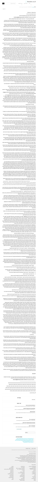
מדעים (35, 475)
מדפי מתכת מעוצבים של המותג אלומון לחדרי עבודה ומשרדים (28, 461)
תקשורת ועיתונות (22, 480)
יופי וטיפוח (23, 473)
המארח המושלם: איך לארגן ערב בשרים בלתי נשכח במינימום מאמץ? (24, 439)
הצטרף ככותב (25, 3)
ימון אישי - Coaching (10, 473)
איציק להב (23, 470)
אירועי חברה (11, 470)
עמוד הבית (34, 477)
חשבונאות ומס (34, 473)
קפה (12, 478)
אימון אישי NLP (11, 468)
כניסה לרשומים (20, 3)
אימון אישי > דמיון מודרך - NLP (20, 468)
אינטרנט (35, 470)
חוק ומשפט (34, 472)
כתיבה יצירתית (23, 474)
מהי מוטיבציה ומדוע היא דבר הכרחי (30, 405)
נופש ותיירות (34, 476)
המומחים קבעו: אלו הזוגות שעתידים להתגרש (29, 408)
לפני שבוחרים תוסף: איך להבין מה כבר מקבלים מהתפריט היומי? (25, 438)
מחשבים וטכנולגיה (22, 475)
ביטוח (24, 471)
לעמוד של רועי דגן (19, 429)
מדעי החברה (11, 474)
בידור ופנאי (34, 471)
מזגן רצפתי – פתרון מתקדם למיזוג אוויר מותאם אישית (28, 459)
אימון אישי (33, 399)
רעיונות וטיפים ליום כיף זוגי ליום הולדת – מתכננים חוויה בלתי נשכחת (27, 458)
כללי (35, 474)
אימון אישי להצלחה (32, 411)
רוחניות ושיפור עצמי (22, 479)
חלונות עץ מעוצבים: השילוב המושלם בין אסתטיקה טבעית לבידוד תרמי (24, 440)
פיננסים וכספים (34, 478)
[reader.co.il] (30, 1)
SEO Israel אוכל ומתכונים (32, 466)
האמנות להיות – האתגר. (32, 425)
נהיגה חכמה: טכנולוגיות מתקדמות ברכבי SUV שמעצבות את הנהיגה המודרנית (26, 457)
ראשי (29, 3)
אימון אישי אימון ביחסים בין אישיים (8, 469)
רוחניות (35, 479)
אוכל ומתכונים (23, 466)
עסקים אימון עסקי (11, 477)
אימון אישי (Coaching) (33, 468)
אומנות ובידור (34, 467)
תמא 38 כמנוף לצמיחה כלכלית (32, 462)
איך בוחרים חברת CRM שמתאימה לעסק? (27, 441)
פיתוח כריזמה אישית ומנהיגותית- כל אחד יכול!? (29, 422)
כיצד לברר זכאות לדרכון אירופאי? (31, 454)
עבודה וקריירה (11, 476)
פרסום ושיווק (23, 478)
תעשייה (35, 480)
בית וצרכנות (11, 471)
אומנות (12, 466)
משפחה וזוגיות (11, 475)
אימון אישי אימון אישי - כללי (21, 469)
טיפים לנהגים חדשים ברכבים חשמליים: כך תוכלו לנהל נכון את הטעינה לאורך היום (25, 460)
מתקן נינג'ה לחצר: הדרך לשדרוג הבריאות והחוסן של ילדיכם (28, 456)
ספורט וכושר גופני (22, 476)
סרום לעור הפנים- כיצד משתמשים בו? (28, 442)
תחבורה (12, 479)
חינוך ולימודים (11, 472)
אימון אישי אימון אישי (33, 469)
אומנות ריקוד (23, 467)
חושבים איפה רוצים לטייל (21, 472)
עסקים (24, 477)
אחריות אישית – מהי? (32, 419)
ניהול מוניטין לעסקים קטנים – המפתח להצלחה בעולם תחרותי (28, 455)
